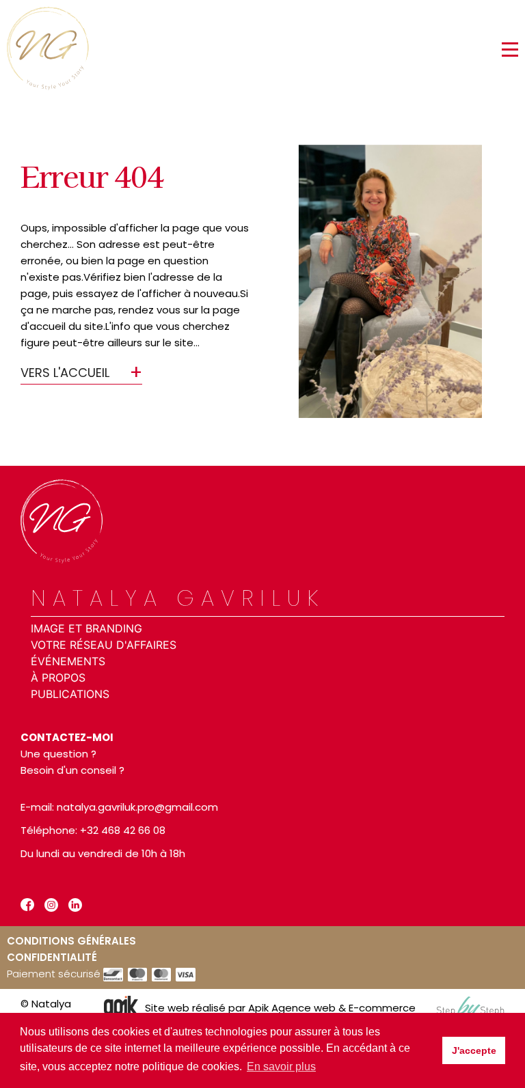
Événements (68, 661)
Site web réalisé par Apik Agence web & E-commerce (280, 1008)
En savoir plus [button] (281, 1066)
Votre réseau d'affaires (103, 645)
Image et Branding (86, 628)
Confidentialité (52, 957)
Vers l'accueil (65, 372)
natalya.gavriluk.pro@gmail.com (137, 807)
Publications (70, 694)
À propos (58, 677)
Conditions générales (71, 941)
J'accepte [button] (474, 1050)
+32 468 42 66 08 (122, 830)
